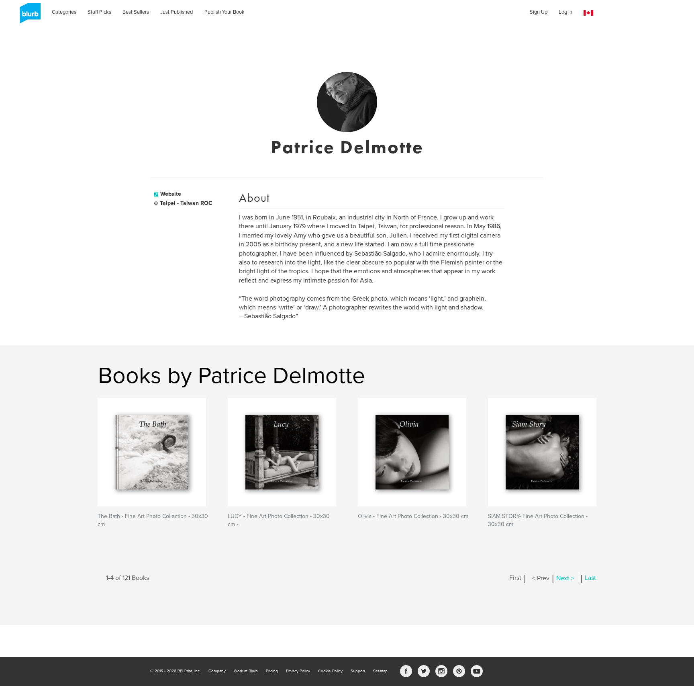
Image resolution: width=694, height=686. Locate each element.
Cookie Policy (330, 671)
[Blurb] (27, 16)
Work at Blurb (246, 671)
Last (590, 578)
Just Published (176, 12)
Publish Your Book (224, 12)
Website (170, 193)
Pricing (272, 671)
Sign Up (538, 12)
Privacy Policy (298, 671)
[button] (588, 13)
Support (358, 671)
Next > (565, 578)
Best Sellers (135, 12)
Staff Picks (99, 12)
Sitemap (380, 671)
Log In (565, 12)
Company (217, 671)
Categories (64, 12)
